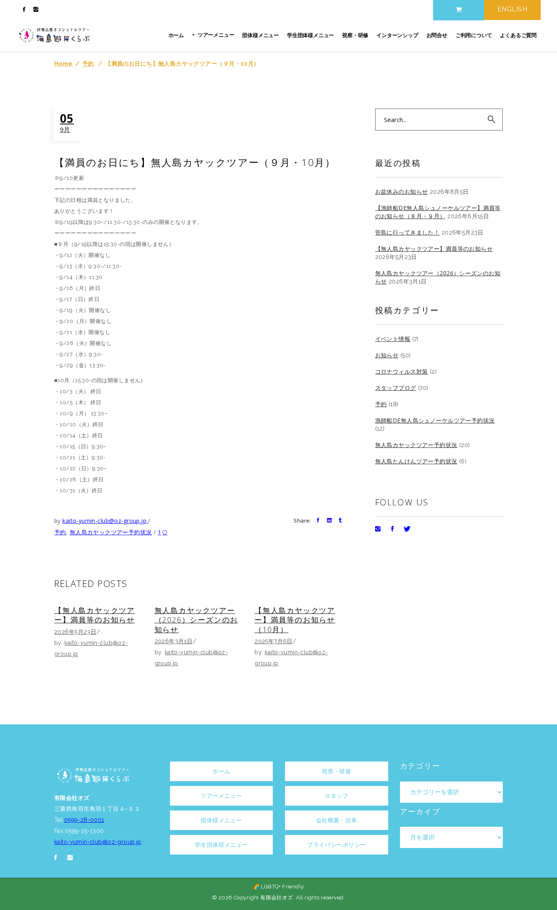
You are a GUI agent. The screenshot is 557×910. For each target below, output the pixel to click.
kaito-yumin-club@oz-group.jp (105, 521)
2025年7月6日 (273, 641)
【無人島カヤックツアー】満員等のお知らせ (94, 614)
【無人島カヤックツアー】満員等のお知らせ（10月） (294, 619)
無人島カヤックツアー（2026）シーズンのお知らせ (197, 619)
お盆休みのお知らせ (401, 191)
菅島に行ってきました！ (407, 232)
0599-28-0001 (84, 820)
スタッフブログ (395, 388)
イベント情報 (393, 339)
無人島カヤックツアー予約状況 (111, 532)
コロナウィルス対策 (401, 371)
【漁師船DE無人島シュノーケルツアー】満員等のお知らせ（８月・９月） (438, 212)
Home (63, 63)
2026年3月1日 (174, 641)
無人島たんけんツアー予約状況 (416, 461)
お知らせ (387, 355)
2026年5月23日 (75, 632)
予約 (88, 63)
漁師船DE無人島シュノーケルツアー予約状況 (435, 420)
